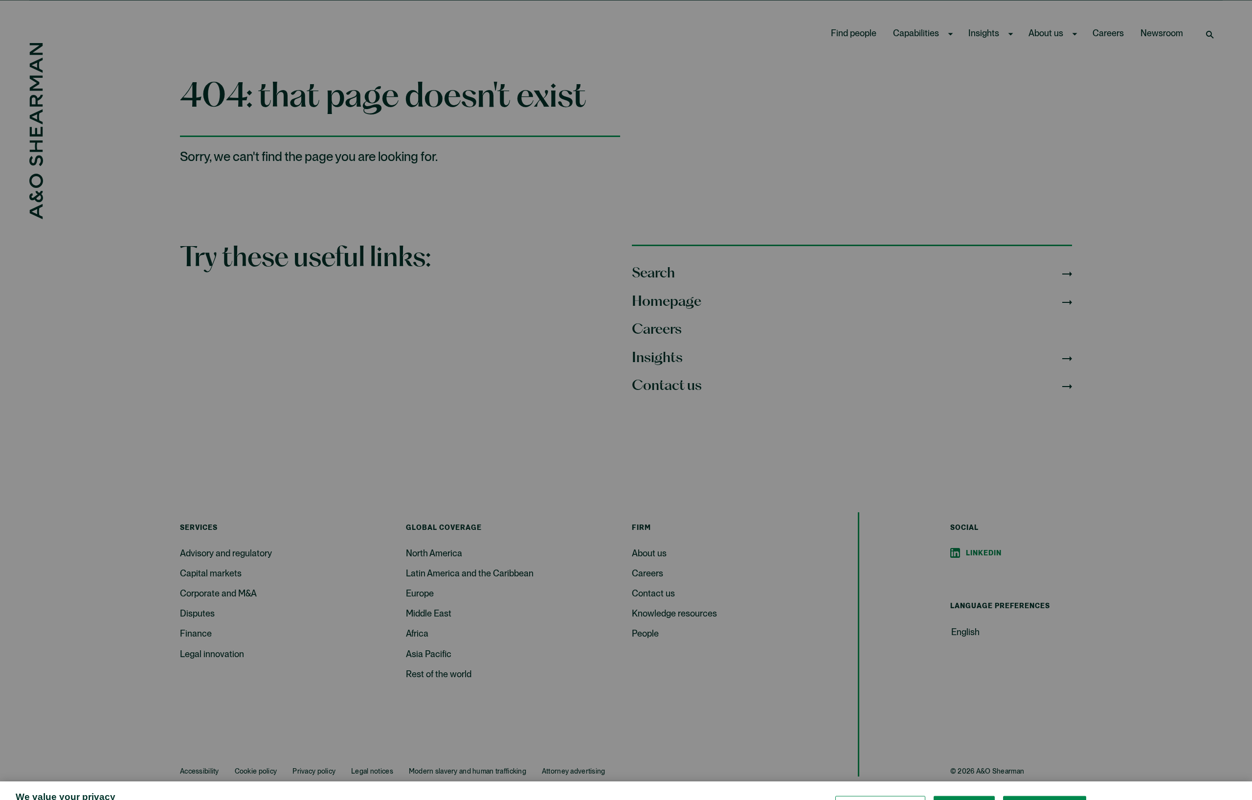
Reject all (964, 773)
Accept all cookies (1044, 773)
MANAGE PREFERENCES (880, 773)
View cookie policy (636, 790)
